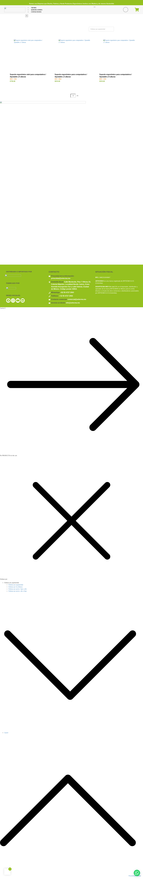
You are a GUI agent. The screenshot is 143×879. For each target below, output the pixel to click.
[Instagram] (13, 300)
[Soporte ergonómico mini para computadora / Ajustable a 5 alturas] (29, 55)
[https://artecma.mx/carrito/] (137, 10)
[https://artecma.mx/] (14, 9)
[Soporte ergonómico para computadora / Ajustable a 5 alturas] (119, 55)
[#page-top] (71, 878)
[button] (137, 873)
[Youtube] (18, 300)
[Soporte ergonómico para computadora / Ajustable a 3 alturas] (74, 55)
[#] (134, 29)
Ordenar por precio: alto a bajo (17, 591)
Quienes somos (36, 10)
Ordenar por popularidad (15, 585)
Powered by (135, 876)
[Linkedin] (23, 300)
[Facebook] (8, 300)
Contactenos (36, 12)
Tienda (33, 7)
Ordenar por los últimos (15, 587)
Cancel (6, 732)
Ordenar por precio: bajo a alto (17, 589)
